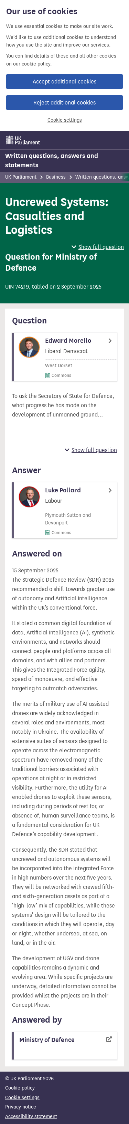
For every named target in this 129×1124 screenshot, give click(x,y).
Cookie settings (64, 120)
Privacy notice (20, 1107)
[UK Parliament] (23, 140)
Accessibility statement (31, 1117)
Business (56, 177)
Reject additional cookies (64, 102)
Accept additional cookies (64, 81)
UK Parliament (20, 177)
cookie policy (36, 64)
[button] (98, 247)
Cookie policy (20, 1088)
